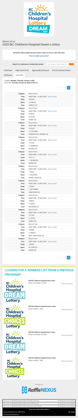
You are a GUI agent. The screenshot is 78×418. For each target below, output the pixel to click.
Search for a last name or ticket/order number (28, 64)
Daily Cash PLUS (22, 70)
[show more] (52, 97)
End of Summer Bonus (61, 70)
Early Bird (19, 75)
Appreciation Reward (40, 70)
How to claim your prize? (39, 56)
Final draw (8, 70)
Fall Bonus (8, 75)
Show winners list (67, 284)
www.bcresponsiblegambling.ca (11, 414)
